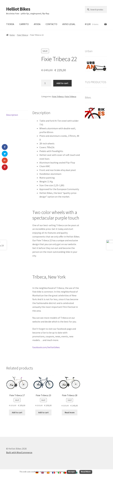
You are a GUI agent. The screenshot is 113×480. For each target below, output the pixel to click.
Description (12, 114)
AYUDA (37, 24)
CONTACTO (51, 24)
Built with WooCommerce (19, 452)
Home (12, 35)
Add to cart (62, 83)
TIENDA (10, 24)
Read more (69, 412)
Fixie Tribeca (22, 35)
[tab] (17, 115)
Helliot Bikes (18, 9)
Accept (71, 471)
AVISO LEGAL (68, 24)
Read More (86, 471)
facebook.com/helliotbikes (46, 347)
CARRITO (24, 24)
